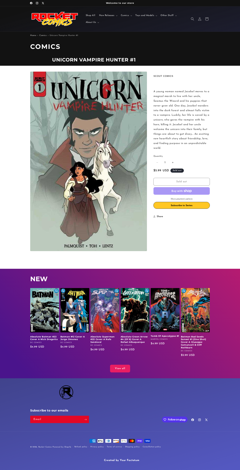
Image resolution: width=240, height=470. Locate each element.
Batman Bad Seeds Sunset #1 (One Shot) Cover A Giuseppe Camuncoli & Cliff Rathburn (193, 342)
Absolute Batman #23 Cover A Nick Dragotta (44, 338)
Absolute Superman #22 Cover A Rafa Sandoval (102, 339)
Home (33, 35)
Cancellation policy (152, 447)
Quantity (158, 156)
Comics (43, 35)
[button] (108, 15)
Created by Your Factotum (121, 460)
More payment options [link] (182, 199)
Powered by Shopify (62, 447)
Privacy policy (97, 447)
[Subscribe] (85, 419)
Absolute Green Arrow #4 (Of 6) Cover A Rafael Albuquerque (134, 339)
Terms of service (114, 447)
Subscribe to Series (181, 205)
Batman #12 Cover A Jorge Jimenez (72, 338)
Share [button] (160, 216)
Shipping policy (132, 447)
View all (120, 368)
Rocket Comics (45, 447)
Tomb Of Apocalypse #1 (165, 336)
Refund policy (80, 447)
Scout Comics (163, 76)
